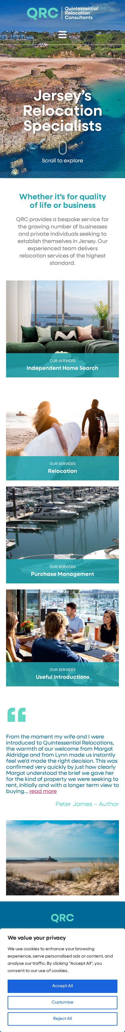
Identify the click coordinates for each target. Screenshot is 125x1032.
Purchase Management (62, 574)
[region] (62, 980)
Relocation (62, 471)
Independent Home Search (62, 368)
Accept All (62, 986)
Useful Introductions (63, 677)
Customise (62, 1002)
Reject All (62, 1019)
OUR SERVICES (63, 361)
